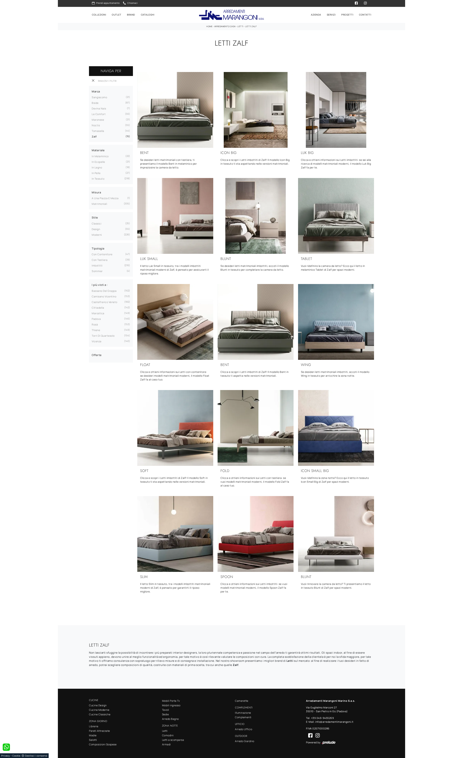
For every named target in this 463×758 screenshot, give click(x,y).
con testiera (99, 260)
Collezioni (99, 14)
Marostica (98, 313)
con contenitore (102, 254)
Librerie (93, 726)
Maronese (98, 119)
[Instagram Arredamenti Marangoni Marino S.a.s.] (316, 735)
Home (209, 26)
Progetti (347, 14)
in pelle (96, 173)
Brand (131, 14)
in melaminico (100, 156)
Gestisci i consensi (36, 755)
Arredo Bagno (170, 719)
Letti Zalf (251, 26)
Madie (93, 735)
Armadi (166, 744)
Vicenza (96, 341)
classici (96, 223)
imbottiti (97, 265)
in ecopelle (98, 162)
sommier (97, 271)
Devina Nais (99, 108)
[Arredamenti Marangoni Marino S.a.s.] (231, 15)
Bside (95, 103)
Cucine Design (98, 705)
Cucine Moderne (99, 710)
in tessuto (98, 178)
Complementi (243, 717)
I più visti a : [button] (100, 285)
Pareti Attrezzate (99, 730)
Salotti (93, 740)
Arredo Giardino (244, 741)
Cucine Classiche (99, 714)
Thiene (96, 330)
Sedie (165, 714)
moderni (97, 234)
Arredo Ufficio (243, 729)
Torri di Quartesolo (103, 335)
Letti (240, 26)
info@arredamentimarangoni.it (334, 721)
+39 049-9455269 (322, 718)
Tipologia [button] (98, 248)
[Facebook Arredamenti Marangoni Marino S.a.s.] (309, 735)
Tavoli (165, 710)
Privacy (5, 755)
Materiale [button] (98, 150)
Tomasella (98, 131)
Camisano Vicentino (104, 296)
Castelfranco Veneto (104, 302)
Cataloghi (147, 14)
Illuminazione (243, 712)
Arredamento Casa (225, 26)
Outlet (116, 14)
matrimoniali (99, 204)
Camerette (241, 700)
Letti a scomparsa (173, 740)
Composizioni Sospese (102, 744)
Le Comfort (99, 114)
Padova (96, 319)
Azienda (316, 14)
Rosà (95, 324)
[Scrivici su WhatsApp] (6, 747)
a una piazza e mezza (105, 198)
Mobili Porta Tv (171, 700)
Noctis (96, 125)
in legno (97, 167)
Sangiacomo (99, 97)
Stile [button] (95, 217)
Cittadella (98, 307)
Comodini (168, 735)
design (96, 229)
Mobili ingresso (171, 705)
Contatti (365, 14)
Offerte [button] (97, 355)
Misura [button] (96, 192)
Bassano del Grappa (104, 291)
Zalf (94, 136)
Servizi (331, 14)
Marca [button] (96, 91)
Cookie (16, 755)
